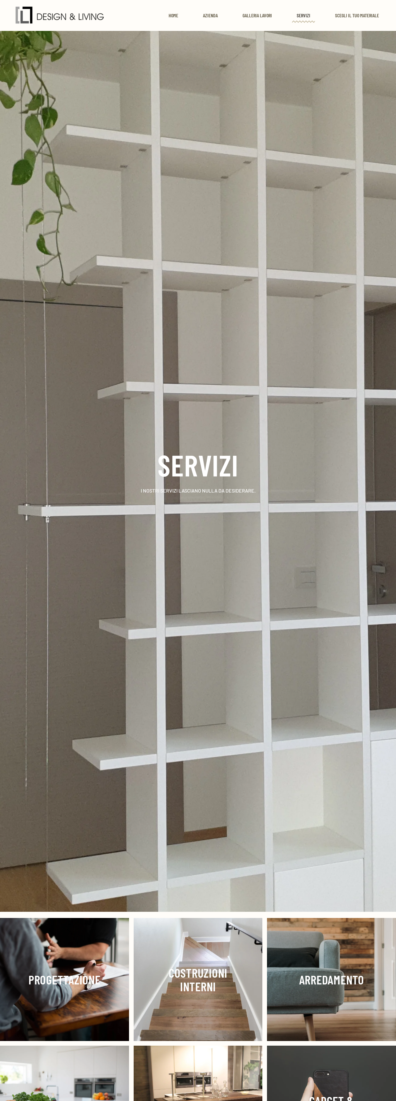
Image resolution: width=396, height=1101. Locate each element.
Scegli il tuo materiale (357, 15)
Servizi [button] (303, 15)
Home (173, 15)
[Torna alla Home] (59, 15)
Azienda (210, 15)
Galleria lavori (257, 15)
